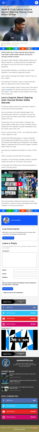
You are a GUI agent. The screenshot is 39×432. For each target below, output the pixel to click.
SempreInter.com (25, 361)
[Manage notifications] (34, 428)
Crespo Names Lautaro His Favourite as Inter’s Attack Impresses (23, 381)
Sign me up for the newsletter (13, 292)
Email (4, 273)
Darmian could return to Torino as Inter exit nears (22, 374)
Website (4, 277)
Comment (6, 251)
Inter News (21, 301)
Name (4, 270)
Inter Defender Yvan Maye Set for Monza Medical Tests (22, 388)
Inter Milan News (20, 353)
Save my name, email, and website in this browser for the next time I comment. (19, 283)
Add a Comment (8, 238)
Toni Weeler (7, 43)
